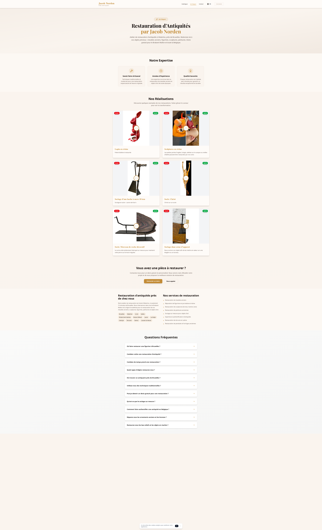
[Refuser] (180, 526)
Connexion (219, 4)
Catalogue (185, 4)
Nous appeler (170, 281)
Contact (201, 4)
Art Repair (193, 4)
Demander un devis (153, 281)
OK (176, 526)
